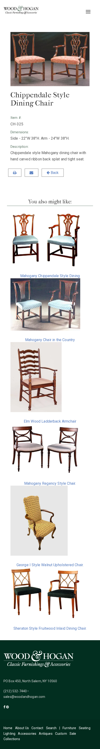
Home (8, 728)
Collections (11, 739)
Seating (84, 728)
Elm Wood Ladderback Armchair (50, 421)
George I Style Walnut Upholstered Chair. (50, 565)
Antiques (45, 733)
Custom (61, 733)
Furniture (69, 728)
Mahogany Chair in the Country (50, 340)
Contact (37, 728)
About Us (22, 728)
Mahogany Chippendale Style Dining (50, 276)
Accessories (27, 733)
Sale (73, 733)
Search (51, 728)
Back (54, 172)
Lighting (9, 733)
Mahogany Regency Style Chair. (50, 483)
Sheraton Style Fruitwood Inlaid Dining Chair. (50, 628)
